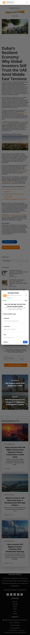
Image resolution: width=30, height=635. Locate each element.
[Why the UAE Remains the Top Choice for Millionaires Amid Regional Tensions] (15, 401)
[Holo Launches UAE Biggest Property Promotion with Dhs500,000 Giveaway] (15, 543)
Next (25, 342)
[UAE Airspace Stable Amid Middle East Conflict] (15, 383)
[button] (27, 2)
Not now (5, 342)
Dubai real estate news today (9, 444)
